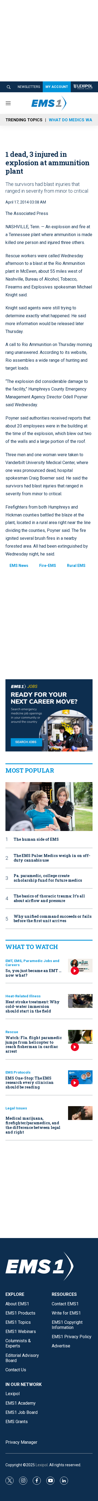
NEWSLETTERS (29, 87)
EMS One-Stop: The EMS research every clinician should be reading (29, 1082)
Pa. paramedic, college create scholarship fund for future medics (48, 878)
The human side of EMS (36, 839)
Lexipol (42, 1465)
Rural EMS (76, 565)
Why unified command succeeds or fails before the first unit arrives (52, 919)
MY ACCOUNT (56, 87)
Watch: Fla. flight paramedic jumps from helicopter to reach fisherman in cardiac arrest (33, 1044)
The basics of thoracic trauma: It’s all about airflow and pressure (49, 898)
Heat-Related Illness (23, 996)
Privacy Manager (21, 1442)
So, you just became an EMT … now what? (33, 973)
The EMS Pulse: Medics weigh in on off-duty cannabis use (52, 858)
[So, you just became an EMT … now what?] (80, 966)
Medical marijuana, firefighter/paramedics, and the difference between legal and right (32, 1125)
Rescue (11, 1032)
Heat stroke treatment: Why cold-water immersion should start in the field (32, 1006)
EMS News (19, 565)
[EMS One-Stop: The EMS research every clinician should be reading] (80, 1077)
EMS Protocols (17, 1072)
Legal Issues (16, 1108)
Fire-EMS (47, 565)
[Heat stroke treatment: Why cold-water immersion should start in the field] (80, 1001)
